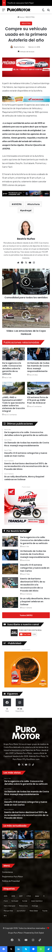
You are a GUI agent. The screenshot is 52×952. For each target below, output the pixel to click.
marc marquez (9, 906)
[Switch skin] (43, 11)
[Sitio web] (18, 262)
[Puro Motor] (18, 10)
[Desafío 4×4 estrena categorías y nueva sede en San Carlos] (10, 568)
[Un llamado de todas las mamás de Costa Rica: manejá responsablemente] (38, 354)
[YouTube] (30, 262)
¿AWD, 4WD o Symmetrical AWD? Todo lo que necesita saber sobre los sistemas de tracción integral (13, 404)
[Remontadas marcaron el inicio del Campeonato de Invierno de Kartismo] (26, 854)
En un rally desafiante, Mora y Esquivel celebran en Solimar (35, 601)
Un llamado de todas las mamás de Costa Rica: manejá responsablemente (38, 367)
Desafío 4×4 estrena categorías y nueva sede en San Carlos (34, 567)
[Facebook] (22, 262)
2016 (13, 896)
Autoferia (34, 204)
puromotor (21, 911)
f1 (43, 896)
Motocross (23, 906)
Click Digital (39, 933)
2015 (5, 896)
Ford (6, 901)
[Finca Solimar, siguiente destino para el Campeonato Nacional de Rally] (42, 854)
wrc (5, 915)
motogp (35, 906)
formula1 (15, 901)
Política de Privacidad (11, 881)
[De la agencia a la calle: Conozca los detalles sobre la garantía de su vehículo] (13, 354)
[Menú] (3, 11)
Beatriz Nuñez (19, 47)
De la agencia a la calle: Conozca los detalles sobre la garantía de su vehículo (12, 368)
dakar (37, 896)
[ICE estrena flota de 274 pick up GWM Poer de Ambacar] (38, 388)
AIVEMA (17, 204)
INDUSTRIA (30, 17)
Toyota (44, 911)
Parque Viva (8, 911)
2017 (21, 896)
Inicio (21, 17)
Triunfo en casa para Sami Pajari (20, 3)
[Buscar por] (48, 11)
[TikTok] (33, 764)
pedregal (26, 210)
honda (24, 901)
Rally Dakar (34, 911)
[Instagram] (34, 262)
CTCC (29, 896)
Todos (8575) (26, 615)
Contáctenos (7, 872)
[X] (26, 262)
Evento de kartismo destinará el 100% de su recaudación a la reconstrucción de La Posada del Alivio (32, 584)
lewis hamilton (37, 901)
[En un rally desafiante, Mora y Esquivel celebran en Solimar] (10, 602)
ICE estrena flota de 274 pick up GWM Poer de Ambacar (37, 400)
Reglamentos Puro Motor (12, 876)
